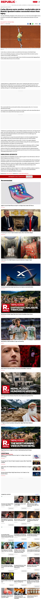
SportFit (2, 23)
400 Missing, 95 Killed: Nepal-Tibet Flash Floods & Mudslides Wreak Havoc (17, 314)
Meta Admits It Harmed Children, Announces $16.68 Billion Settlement (16, 368)
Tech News (3, 207)
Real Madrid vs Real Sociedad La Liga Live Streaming (12, 341)
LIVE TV (35, 1)
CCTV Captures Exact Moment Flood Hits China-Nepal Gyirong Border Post (17, 395)
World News (3, 234)
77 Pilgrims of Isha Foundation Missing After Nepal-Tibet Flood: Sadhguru (17, 423)
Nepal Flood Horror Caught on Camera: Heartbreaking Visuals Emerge (16, 450)
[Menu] (38, 2)
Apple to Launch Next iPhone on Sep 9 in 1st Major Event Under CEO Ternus (17, 205)
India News (3, 397)
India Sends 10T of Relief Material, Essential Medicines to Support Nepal (16, 260)
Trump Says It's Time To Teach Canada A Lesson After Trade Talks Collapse (17, 232)
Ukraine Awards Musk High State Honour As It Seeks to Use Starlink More (17, 287)
